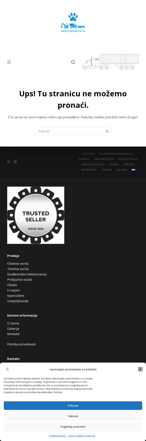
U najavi (107, 169)
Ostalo (114, 164)
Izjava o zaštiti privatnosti (81, 435)
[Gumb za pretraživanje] (107, 131)
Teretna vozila (104, 159)
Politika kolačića (57, 435)
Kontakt (129, 164)
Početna (88, 153)
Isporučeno (89, 169)
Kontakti (13, 334)
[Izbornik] (9, 62)
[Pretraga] (73, 62)
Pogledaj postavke (73, 426)
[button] (140, 369)
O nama (13, 323)
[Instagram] (15, 161)
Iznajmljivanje (17, 301)
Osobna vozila (128, 159)
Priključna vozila (93, 164)
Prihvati (73, 405)
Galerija (122, 169)
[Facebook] (8, 161)
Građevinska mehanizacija (116, 153)
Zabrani (73, 416)
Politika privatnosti (21, 344)
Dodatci (84, 159)
